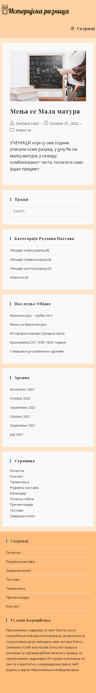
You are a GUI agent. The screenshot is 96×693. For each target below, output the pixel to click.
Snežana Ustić (27, 123)
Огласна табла (22, 499)
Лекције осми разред (27, 250)
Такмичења (19, 482)
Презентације (21, 504)
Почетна (17, 470)
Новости (23, 130)
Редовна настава (24, 487)
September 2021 (22, 425)
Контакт (17, 476)
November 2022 (22, 389)
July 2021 (16, 434)
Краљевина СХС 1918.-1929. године (38, 342)
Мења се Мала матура (45, 111)
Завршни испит (22, 516)
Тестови (16, 510)
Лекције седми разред (28, 259)
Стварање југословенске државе (37, 351)
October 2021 (20, 416)
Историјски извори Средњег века (37, 333)
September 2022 (22, 407)
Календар (18, 493)
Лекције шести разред (28, 268)
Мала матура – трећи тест (31, 315)
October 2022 (20, 398)
